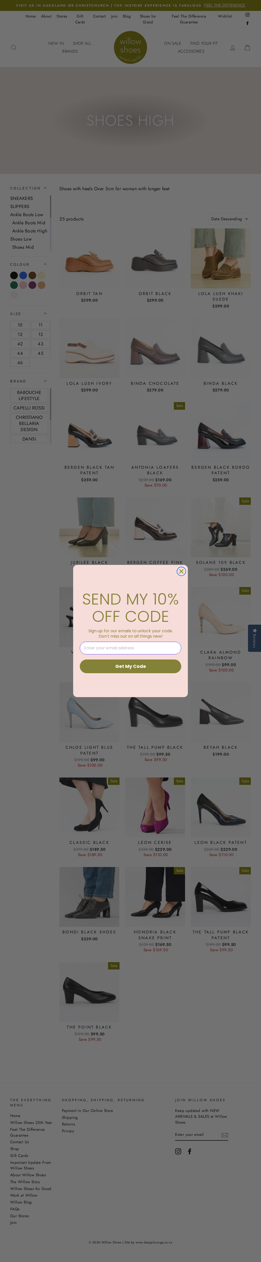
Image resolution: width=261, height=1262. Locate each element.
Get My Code (130, 666)
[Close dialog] (181, 571)
